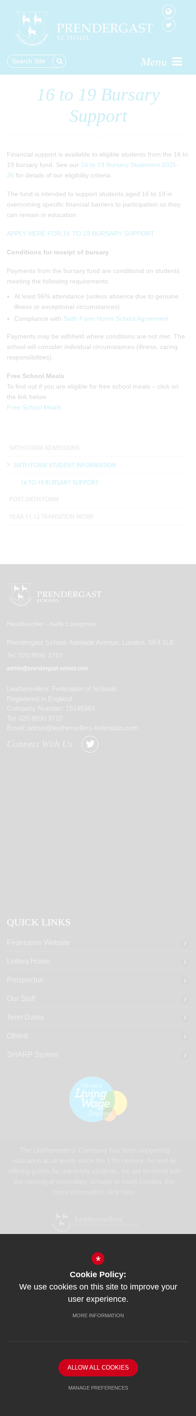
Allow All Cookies (98, 1367)
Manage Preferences (98, 1388)
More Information (98, 1315)
